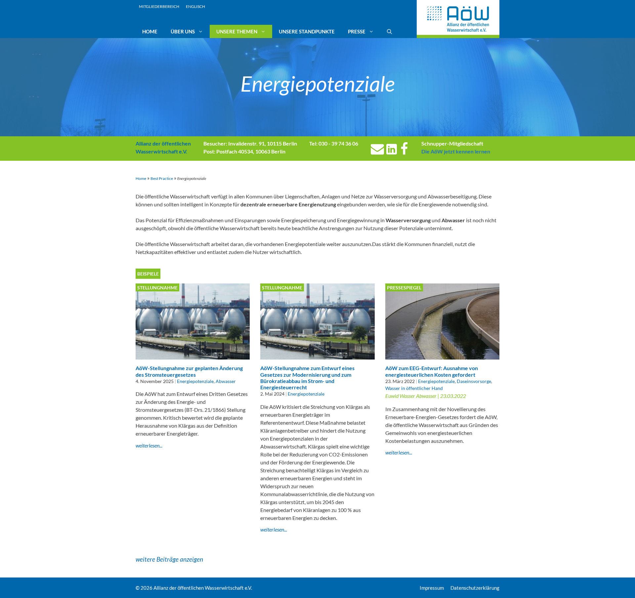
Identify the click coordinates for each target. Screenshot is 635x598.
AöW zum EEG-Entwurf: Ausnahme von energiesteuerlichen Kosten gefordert (431, 371)
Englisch (195, 6)
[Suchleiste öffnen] (389, 31)
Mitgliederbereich (159, 6)
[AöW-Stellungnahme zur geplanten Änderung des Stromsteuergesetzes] (193, 355)
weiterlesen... (149, 445)
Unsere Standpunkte (307, 31)
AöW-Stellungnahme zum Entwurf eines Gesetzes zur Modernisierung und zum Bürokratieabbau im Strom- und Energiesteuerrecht (307, 377)
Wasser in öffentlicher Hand (414, 388)
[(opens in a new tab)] (442, 355)
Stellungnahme (157, 287)
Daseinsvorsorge (474, 381)
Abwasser (226, 381)
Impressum (432, 588)
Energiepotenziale (195, 381)
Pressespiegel (404, 287)
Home (149, 31)
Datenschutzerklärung (474, 588)
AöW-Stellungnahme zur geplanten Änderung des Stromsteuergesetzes (189, 371)
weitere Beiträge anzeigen (169, 559)
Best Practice (161, 178)
